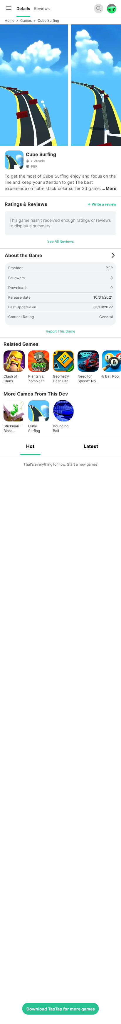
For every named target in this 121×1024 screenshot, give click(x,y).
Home (9, 20)
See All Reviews (60, 241)
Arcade (39, 161)
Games (26, 20)
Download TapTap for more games (60, 1008)
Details (23, 8)
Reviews (42, 8)
